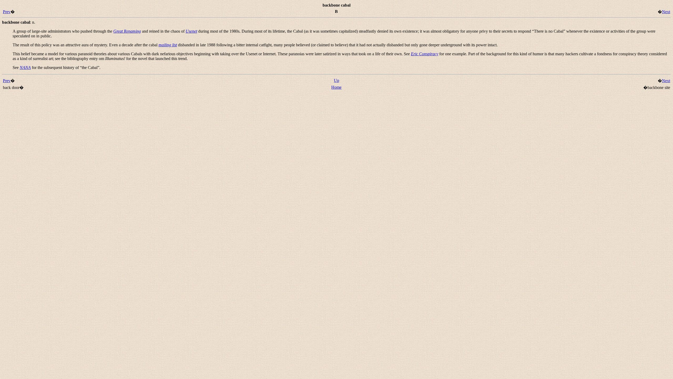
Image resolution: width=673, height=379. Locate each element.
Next (666, 11)
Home (336, 87)
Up (336, 80)
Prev (7, 11)
